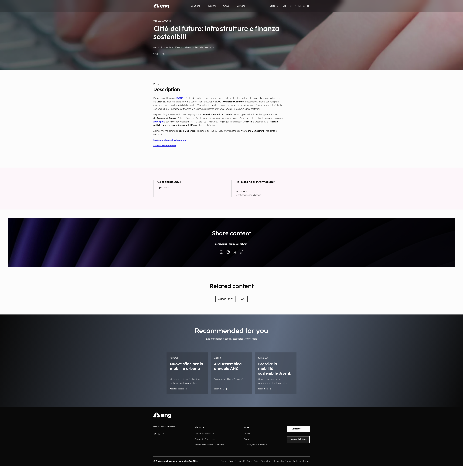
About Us (199, 427)
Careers (247, 434)
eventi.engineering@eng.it (248, 195)
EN (284, 6)
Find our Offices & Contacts (164, 427)
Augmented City (225, 299)
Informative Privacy (282, 461)
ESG (243, 299)
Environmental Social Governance (209, 445)
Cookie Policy (253, 461)
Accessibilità (240, 461)
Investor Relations (298, 439)
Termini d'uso (227, 461)
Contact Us (297, 429)
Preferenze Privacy (301, 461)
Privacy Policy (266, 461)
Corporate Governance (205, 439)
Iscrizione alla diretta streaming (169, 140)
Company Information (204, 434)
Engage (247, 439)
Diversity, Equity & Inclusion (255, 445)
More (246, 427)
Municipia (158, 122)
